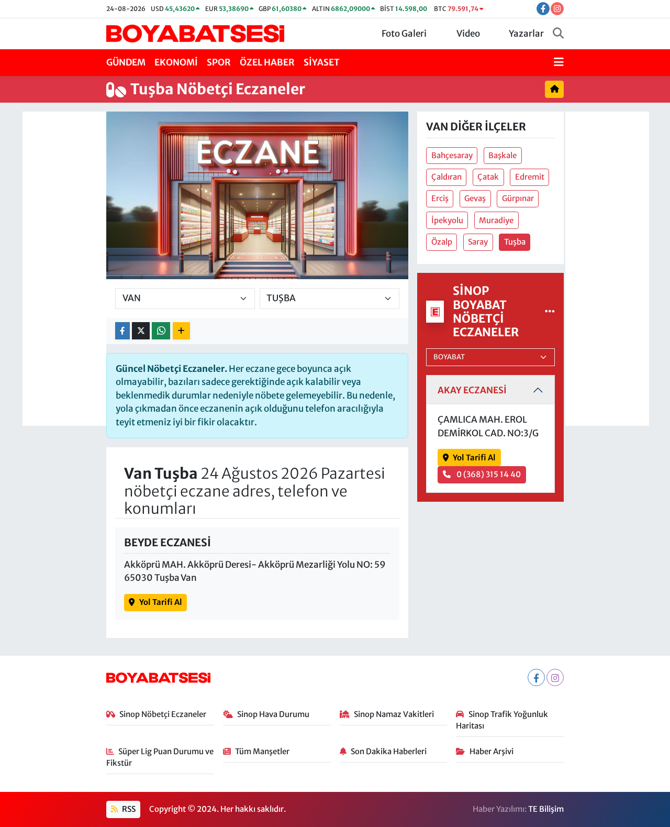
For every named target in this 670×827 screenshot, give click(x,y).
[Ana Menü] (559, 63)
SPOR (219, 62)
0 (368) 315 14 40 (488, 474)
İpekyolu (447, 220)
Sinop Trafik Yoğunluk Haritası (502, 720)
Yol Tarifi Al (160, 602)
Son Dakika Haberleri (389, 751)
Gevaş (475, 198)
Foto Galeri (404, 33)
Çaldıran (446, 177)
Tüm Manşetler (262, 751)
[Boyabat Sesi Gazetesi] (195, 33)
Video (468, 33)
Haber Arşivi (491, 751)
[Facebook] (536, 677)
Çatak (488, 177)
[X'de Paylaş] (141, 330)
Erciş (440, 198)
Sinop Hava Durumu (273, 714)
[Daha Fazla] (181, 330)
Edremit (529, 177)
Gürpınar (518, 198)
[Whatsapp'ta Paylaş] (161, 330)
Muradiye (496, 220)
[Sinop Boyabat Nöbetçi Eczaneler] (550, 311)
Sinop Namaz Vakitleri (394, 714)
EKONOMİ (176, 62)
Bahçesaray (452, 155)
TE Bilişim (546, 809)
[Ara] (558, 34)
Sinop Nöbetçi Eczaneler (162, 714)
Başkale (502, 155)
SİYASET (322, 62)
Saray (478, 242)
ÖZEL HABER (267, 62)
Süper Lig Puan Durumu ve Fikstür (160, 757)
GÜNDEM (126, 62)
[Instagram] (555, 677)
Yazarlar (526, 33)
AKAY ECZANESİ (472, 390)
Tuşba (515, 242)
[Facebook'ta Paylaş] (122, 330)
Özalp (441, 242)
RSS (128, 809)
